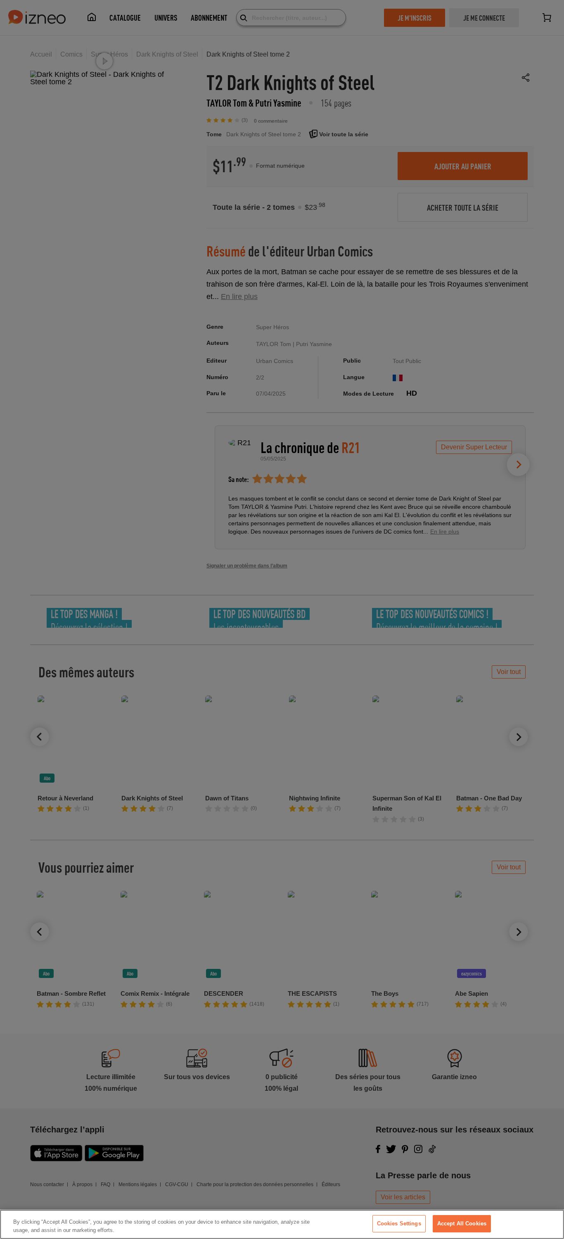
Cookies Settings (399, 1223)
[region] (282, 1224)
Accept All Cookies (461, 1223)
